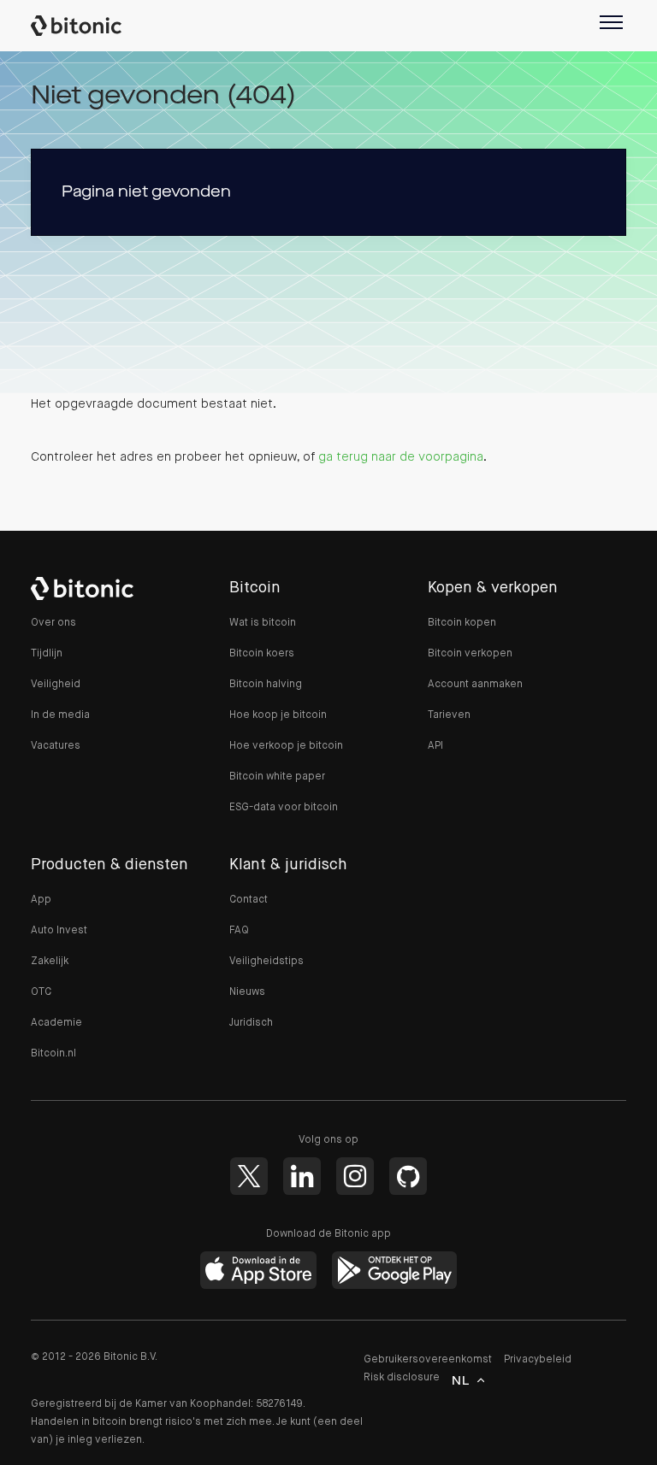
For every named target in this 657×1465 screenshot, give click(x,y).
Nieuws (247, 992)
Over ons (53, 623)
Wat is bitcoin (262, 623)
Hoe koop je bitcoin (278, 715)
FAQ (239, 931)
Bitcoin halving (265, 685)
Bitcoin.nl (53, 1054)
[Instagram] (355, 1176)
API (435, 746)
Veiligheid (55, 685)
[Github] (408, 1176)
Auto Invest (59, 931)
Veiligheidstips (266, 961)
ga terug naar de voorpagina (400, 456)
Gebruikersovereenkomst (428, 1360)
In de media (60, 715)
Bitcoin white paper (277, 777)
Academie (56, 1023)
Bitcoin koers (261, 654)
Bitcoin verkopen (470, 654)
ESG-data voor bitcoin (283, 808)
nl (461, 1381)
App (41, 900)
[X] (249, 1176)
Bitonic (85, 25)
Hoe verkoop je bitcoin (286, 746)
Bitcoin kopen (462, 623)
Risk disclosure (402, 1378)
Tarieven (449, 715)
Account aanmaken (475, 685)
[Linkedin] (302, 1176)
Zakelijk (49, 961)
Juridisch (251, 1023)
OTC (41, 992)
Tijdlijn (46, 654)
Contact (248, 900)
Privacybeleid (537, 1360)
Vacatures (55, 746)
